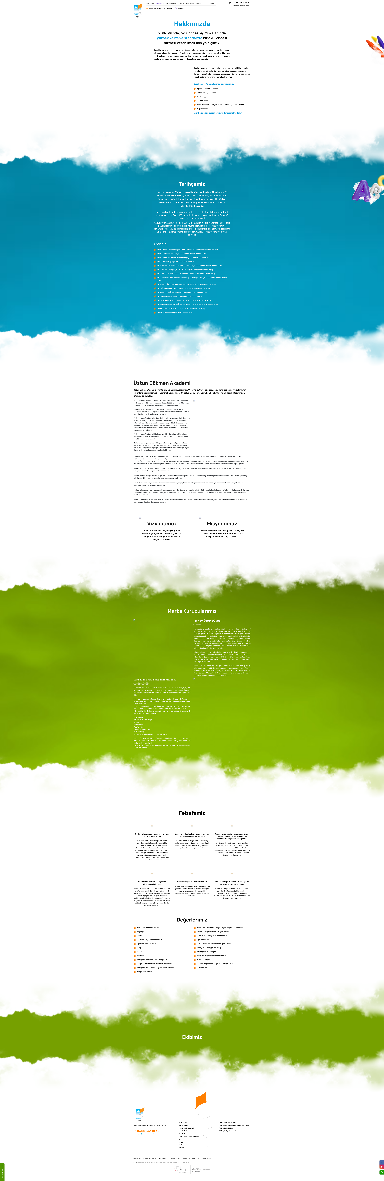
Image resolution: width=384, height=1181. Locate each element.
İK (205, 3)
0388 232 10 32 (241, 2)
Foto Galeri (182, 1131)
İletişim (211, 3)
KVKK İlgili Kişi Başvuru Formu (229, 1131)
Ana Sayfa (150, 3)
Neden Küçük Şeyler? (187, 3)
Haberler (181, 1134)
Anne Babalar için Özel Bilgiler (161, 8)
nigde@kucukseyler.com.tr (241, 5)
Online (180, 1142)
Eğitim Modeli (171, 3)
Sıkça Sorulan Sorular (204, 1158)
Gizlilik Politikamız (189, 1158)
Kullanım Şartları (175, 1158)
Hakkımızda (182, 1122)
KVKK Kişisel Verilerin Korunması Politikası (233, 1125)
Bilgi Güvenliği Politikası (227, 1122)
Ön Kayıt (181, 8)
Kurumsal (159, 3)
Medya (199, 3)
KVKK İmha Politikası (225, 1128)
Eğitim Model (183, 1125)
